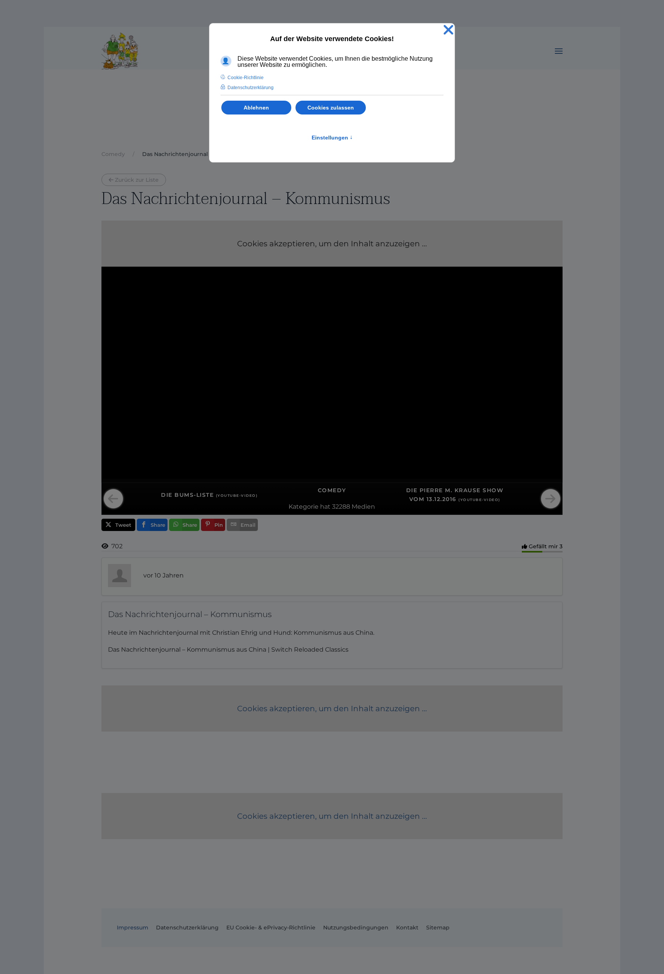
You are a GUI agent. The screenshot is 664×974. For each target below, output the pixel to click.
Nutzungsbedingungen (355, 927)
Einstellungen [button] (332, 137)
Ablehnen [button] (256, 108)
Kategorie (304, 506)
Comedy (332, 490)
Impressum (132, 927)
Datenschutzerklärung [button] (250, 87)
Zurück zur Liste (137, 179)
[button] (559, 51)
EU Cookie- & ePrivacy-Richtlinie (270, 927)
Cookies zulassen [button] (330, 108)
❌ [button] (448, 30)
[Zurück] (113, 498)
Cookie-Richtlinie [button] (245, 77)
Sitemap (438, 927)
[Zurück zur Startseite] (119, 51)
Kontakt (407, 927)
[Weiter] (550, 498)
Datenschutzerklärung (187, 927)
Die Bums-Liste (209, 494)
